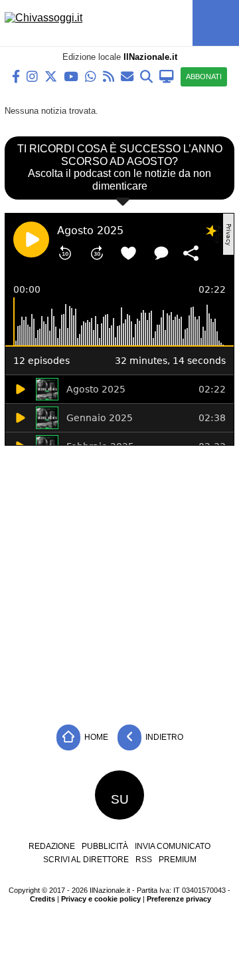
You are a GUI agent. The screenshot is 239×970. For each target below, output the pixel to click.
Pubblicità (105, 846)
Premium (178, 859)
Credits (42, 899)
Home (95, 737)
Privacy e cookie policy (101, 899)
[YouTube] (71, 75)
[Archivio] (146, 75)
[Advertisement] (119, 581)
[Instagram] (32, 75)
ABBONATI (204, 77)
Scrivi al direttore (86, 859)
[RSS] (108, 75)
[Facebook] (16, 75)
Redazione (52, 846)
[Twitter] (50, 75)
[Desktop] (166, 75)
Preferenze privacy (179, 899)
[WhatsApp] (90, 75)
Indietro (163, 737)
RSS (143, 859)
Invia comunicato (172, 846)
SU (120, 799)
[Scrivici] (127, 75)
